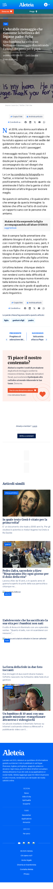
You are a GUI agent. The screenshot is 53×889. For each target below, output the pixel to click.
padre (31, 320)
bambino (8, 687)
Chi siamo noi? (26, 855)
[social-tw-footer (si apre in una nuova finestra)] (29, 843)
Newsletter (26, 815)
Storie (5, 18)
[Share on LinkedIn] (30, 122)
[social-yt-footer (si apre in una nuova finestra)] (19, 843)
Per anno (26, 833)
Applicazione (26, 819)
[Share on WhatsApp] (44, 122)
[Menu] (9, 4)
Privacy (26, 874)
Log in (34, 426)
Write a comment (26, 436)
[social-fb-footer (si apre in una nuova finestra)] (24, 843)
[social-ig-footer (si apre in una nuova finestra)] (34, 843)
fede (7, 641)
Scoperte (26, 804)
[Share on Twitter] (35, 122)
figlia (6, 320)
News (26, 793)
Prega (32, 11)
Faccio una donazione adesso (21, 390)
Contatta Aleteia (26, 869)
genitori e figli (18, 320)
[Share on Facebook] (26, 122)
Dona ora (5, 11)
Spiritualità (26, 800)
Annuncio (26, 822)
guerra (7, 544)
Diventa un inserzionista (26, 865)
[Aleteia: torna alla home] (26, 4)
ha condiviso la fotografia (25, 174)
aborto (7, 594)
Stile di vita (26, 797)
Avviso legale (26, 860)
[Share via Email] (39, 122)
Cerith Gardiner (31, 55)
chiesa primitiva (11, 493)
